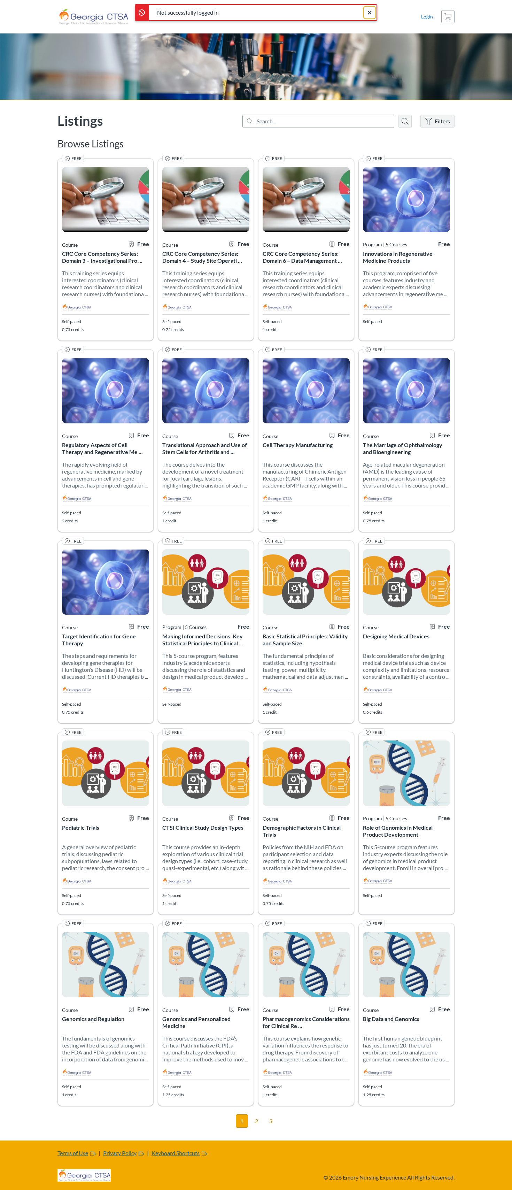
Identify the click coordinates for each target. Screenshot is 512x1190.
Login (427, 17)
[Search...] (318, 121)
